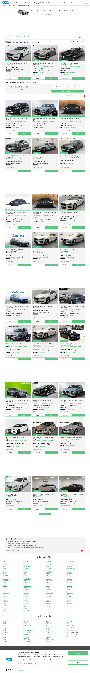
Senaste (14, 36)
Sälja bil (44, 3)
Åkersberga (70, 592)
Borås (4, 566)
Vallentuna (70, 570)
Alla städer (73, 3)
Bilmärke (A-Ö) (22, 36)
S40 (47, 634)
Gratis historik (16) (16, 165)
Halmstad (5, 596)
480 (4, 636)
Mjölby (26, 603)
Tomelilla (48, 606)
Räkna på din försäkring (12, 550)
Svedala (48, 599)
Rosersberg (49, 571)
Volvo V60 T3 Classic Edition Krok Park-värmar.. (16, 156)
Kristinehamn (27, 578)
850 (4, 637)
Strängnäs (48, 598)
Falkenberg (6, 578)
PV (46, 628)
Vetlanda (69, 578)
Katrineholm (27, 570)
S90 (47, 641)
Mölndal (26, 606)
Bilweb (3, 5)
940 (4, 641)
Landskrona (27, 591)
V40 (68, 621)
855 (4, 639)
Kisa (25, 573)
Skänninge (48, 578)
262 (4, 632)
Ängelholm (70, 605)
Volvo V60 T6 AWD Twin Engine (70, 156)
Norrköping (27, 610)
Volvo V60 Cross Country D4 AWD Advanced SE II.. (43, 156)
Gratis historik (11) (70, 72)
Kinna (25, 571)
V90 (68, 629)
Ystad (68, 591)
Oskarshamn (49, 570)
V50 (68, 623)
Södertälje (48, 601)
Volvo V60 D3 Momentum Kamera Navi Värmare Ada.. (70, 119)
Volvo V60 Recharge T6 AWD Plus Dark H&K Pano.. (45, 213)
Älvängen (69, 603)
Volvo (10, 5)
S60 (47, 636)
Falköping (5, 580)
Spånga (48, 587)
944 (25, 621)
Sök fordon (29, 3)
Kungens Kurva (28, 582)
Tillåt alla (78, 653)
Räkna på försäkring (10, 75)
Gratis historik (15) (43, 314)
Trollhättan (70, 561)
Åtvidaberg (70, 598)
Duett (25, 634)
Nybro (47, 563)
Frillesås (5, 585)
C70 (25, 632)
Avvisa (78, 662)
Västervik (69, 585)
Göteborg (5, 594)
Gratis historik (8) (70, 163)
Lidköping (26, 592)
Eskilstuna (5, 575)
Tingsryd (48, 605)
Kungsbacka (27, 584)
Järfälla (4, 610)
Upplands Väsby (71, 568)
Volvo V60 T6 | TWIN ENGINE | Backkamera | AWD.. (70, 63)
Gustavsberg (6, 592)
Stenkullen (48, 591)
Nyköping (48, 564)
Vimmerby (70, 580)
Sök (6, 5)
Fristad (4, 587)
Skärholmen (49, 580)
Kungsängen (27, 585)
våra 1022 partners (27, 654)
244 (4, 628)
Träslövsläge (70, 563)
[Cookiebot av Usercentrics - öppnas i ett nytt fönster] (9, 670)
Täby (68, 564)
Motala (26, 605)
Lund (25, 599)
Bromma (5, 571)
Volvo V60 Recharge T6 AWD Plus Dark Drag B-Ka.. (72, 306)
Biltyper (66, 3)
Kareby (26, 564)
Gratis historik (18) (43, 409)
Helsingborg (6, 601)
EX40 (25, 641)
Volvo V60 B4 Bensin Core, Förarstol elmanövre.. (71, 250)
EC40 (25, 636)
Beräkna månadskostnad (21, 65)
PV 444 (48, 630)
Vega (68, 575)
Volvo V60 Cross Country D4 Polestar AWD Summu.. (17, 400)
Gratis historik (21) (16, 315)
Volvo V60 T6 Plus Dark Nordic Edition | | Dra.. (17, 344)
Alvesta (4, 561)
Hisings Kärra (6, 605)
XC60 (68, 632)
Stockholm (48, 594)
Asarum (5, 564)
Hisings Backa (6, 603)
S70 (47, 637)
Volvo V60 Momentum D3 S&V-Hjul (71, 437)
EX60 (47, 621)
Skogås (47, 577)
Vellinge (69, 577)
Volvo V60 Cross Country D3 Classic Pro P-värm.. (16, 119)
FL (46, 625)
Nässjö (47, 566)
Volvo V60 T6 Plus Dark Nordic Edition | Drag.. (44, 119)
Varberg (69, 571)
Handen (5, 598)
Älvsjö (68, 601)
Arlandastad (6, 563)
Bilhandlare (51, 3)
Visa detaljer (21, 670)
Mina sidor (86, 2)
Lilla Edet (26, 594)
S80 (47, 639)
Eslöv (4, 577)
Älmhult (69, 599)
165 (4, 623)
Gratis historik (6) (43, 221)
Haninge (5, 599)
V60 (68, 625)
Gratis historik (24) (16, 503)
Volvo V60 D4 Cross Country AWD (43, 306)
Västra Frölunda (71, 587)
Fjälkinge (5, 582)
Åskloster (69, 596)
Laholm (26, 589)
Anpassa (77, 658)
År (34, 36)
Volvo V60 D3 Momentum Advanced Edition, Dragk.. (44, 344)
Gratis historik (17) (43, 446)
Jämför (10, 78)
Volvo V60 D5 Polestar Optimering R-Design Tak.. (17, 306)
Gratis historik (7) (43, 127)
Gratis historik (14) (16, 127)
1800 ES (5, 625)
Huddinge (5, 606)
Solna (47, 585)
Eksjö (4, 573)
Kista (25, 575)
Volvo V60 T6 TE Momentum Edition (17, 63)
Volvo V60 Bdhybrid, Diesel (68, 212)
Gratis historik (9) (43, 72)
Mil (31, 36)
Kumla (25, 580)
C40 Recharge (28, 630)
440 (4, 634)
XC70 (68, 634)
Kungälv (26, 587)
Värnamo (69, 584)
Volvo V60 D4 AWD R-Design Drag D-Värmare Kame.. (44, 494)
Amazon (26, 625)
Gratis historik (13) (16, 71)
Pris (29, 36)
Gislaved (5, 591)
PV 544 (48, 632)
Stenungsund (49, 592)
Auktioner (59, 3)
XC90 (68, 636)
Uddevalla (69, 566)
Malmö (26, 601)
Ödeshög (69, 606)
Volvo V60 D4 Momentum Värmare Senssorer (43, 63)
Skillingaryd (49, 575)
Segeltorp (48, 573)
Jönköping (26, 561)
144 (4, 621)
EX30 (25, 639)
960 (25, 623)
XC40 (68, 630)
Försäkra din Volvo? (49, 14)
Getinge (5, 589)
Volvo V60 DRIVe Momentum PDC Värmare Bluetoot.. (16, 494)
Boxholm (5, 568)
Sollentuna (48, 584)
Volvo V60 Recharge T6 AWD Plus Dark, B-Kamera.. (16, 250)
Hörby (4, 608)
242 (4, 627)
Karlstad (26, 568)
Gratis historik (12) (43, 165)
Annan (26, 627)
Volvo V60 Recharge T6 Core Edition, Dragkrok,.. (44, 250)
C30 (25, 629)
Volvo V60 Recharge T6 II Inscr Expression (15, 438)
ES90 (25, 637)
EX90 (47, 623)
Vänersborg (70, 582)
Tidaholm (48, 603)
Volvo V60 (14, 5)
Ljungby (26, 598)
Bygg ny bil (37, 3)
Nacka (25, 608)
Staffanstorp (49, 589)
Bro (3, 570)
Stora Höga (48, 596)
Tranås (47, 608)
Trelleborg (48, 610)
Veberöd (69, 573)
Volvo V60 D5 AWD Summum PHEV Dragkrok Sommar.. (43, 438)
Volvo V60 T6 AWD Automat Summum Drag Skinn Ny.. (72, 494)
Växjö (68, 589)
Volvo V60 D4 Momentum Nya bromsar (42, 400)
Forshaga (5, 584)
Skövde (48, 582)
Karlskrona (27, 566)
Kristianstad (27, 577)
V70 (68, 627)
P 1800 (48, 627)
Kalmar (26, 563)
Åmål (68, 594)
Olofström (48, 568)
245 (4, 630)
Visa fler (45, 514)
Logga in (86, 3)
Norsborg (48, 561)
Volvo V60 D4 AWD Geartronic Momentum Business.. (69, 344)
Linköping (26, 596)
